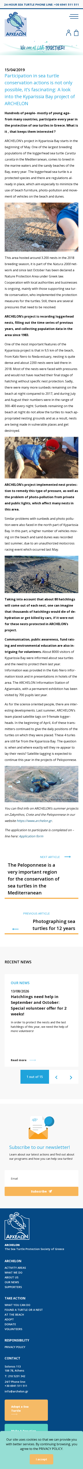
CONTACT (12, 1358)
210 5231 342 (15, 1376)
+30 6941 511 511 (16, 1384)
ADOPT (9, 1319)
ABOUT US (11, 1277)
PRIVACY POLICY (15, 1347)
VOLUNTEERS (13, 1329)
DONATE (10, 1324)
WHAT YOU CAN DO (17, 1305)
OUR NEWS (12, 1282)
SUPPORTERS (13, 1287)
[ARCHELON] (16, 24)
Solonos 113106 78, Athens (14, 1368)
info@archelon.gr (16, 1391)
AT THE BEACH (14, 1314)
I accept (41, 1459)
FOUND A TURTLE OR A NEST (24, 1310)
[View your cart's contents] (76, 33)
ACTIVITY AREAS (15, 1268)
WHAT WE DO (13, 1272)
